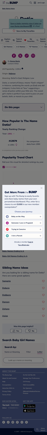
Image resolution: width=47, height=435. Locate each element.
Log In (30, 242)
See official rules (23, 245)
